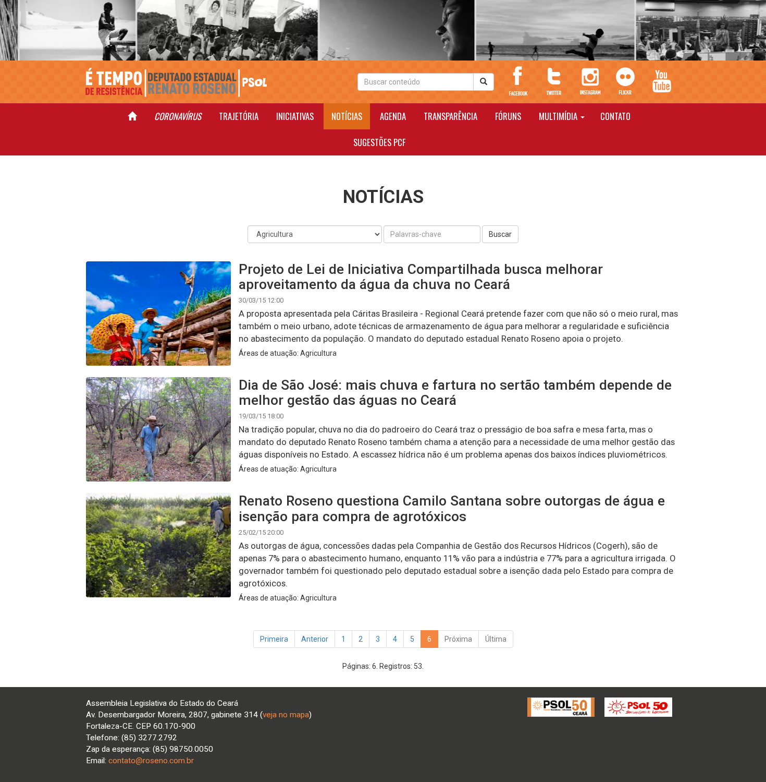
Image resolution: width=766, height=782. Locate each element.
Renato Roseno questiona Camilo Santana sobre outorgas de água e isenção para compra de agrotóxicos (452, 508)
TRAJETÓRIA (238, 116)
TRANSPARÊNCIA (450, 116)
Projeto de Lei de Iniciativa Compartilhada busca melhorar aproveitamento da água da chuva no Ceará (421, 276)
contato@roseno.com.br (151, 760)
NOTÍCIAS (346, 116)
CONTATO (615, 116)
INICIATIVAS (295, 116)
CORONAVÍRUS (177, 116)
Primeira (274, 639)
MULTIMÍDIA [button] (559, 116)
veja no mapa (286, 714)
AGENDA (393, 116)
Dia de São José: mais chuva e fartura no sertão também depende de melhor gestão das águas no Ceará (455, 392)
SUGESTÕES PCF (379, 142)
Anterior (314, 639)
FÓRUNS (508, 116)
